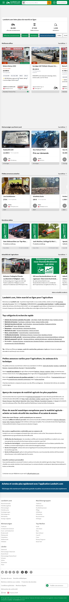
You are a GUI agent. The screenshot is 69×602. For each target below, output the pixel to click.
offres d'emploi (23, 373)
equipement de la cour (58, 377)
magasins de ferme (13, 368)
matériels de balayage (41, 339)
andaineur (28, 322)
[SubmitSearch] (49, 2)
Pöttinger (37, 401)
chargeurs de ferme (28, 339)
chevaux (42, 371)
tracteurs (56, 366)
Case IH (43, 399)
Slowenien (4, 562)
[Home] (13, 2)
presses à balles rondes (42, 322)
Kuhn (28, 401)
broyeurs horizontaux (23, 330)
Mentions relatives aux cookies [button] (10, 582)
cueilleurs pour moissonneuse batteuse (47, 337)
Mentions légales (21, 585)
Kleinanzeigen (5, 508)
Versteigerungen (5, 512)
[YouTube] (2, 572)
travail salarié (43, 373)
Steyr (23, 399)
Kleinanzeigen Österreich (8, 551)
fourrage (21, 368)
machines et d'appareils (33, 396)
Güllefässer (39, 512)
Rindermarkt (4, 533)
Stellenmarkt (4, 539)
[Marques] (26, 572)
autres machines (39, 379)
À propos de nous (6, 578)
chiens (52, 371)
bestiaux (36, 371)
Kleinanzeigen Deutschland (8, 556)
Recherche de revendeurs (47, 35)
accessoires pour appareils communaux (19, 379)
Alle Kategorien (5, 514)
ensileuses (61, 337)
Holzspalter (39, 514)
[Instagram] (6, 572)
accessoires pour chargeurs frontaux (34, 341)
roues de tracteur (23, 332)
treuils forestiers (27, 324)
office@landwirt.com (33, 473)
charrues (27, 326)
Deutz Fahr (23, 401)
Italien (3, 560)
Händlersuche (5, 510)
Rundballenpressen (41, 508)
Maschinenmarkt (5, 503)
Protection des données (29, 582)
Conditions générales (7, 585)
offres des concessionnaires (11, 35)
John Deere (34, 320)
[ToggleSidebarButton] (3, 2)
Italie (8, 422)
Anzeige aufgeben (6, 518)
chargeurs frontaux (18, 341)
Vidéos (59, 35)
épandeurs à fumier (47, 335)
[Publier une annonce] (54, 2)
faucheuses (21, 322)
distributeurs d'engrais (26, 335)
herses (15, 326)
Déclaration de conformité (9, 589)
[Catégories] (22, 572)
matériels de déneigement (55, 339)
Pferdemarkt (4, 535)
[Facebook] (10, 572)
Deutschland (4, 554)
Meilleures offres (7, 43)
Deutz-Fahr (39, 541)
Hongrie (12, 422)
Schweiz (3, 558)
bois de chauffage (31, 368)
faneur (33, 322)
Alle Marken (4, 516)
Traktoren (38, 503)
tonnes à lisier (37, 335)
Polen (2, 564)
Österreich (4, 549)
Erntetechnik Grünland (7, 529)
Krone (32, 401)
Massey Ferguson (7, 401)
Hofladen (3, 541)
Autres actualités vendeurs (59, 292)
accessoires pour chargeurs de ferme (55, 341)
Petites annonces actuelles (10, 174)
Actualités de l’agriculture (10, 254)
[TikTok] (13, 572)
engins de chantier (48, 366)
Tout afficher (61, 43)
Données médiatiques (20, 578)
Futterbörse (4, 537)
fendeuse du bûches (50, 324)
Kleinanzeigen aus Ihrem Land (12, 127)
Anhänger (38, 518)
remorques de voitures (29, 328)
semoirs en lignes (34, 330)
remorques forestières (39, 324)
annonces (25, 35)
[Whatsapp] (17, 572)
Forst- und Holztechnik (7, 531)
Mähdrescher (39, 506)
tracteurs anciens (58, 320)
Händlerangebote (6, 506)
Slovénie (17, 422)
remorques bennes (17, 328)
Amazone (49, 401)
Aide (4, 593)
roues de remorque (34, 332)
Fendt (39, 320)
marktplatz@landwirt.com (18, 599)
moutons (47, 371)
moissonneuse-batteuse (29, 337)
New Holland (45, 320)
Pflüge (37, 510)
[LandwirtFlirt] (31, 572)
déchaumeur (21, 326)
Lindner (38, 399)
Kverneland (43, 401)
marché (36, 306)
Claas (51, 320)
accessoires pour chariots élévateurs (15, 343)
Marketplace (34, 35)
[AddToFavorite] (27, 49)
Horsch (57, 401)
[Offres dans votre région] (23, 2)
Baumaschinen (40, 516)
